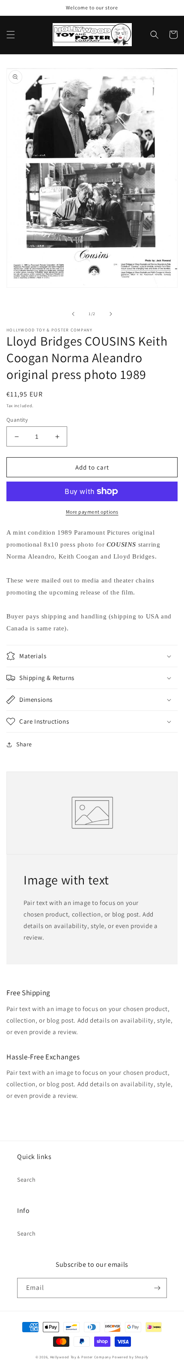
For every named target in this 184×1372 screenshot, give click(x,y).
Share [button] (24, 744)
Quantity (17, 419)
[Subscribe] (157, 1288)
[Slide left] (73, 314)
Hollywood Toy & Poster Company (80, 1356)
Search (26, 1179)
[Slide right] (110, 314)
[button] (10, 34)
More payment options (92, 512)
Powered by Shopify (130, 1356)
